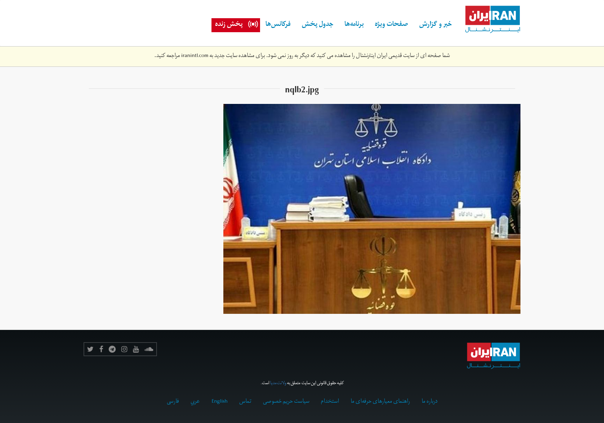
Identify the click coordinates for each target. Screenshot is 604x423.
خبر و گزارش (435, 25)
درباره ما (430, 402)
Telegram (112, 349)
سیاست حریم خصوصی (286, 402)
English (219, 402)
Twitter (90, 349)
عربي (195, 402)
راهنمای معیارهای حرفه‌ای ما (380, 402)
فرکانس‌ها (278, 25)
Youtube (136, 349)
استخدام (330, 402)
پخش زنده (229, 25)
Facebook (101, 349)
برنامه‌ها (354, 25)
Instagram (124, 349)
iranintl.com (194, 56)
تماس (245, 402)
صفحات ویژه (391, 25)
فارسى (173, 402)
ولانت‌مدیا (278, 384)
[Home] (489, 19)
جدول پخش (317, 25)
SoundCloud (149, 349)
